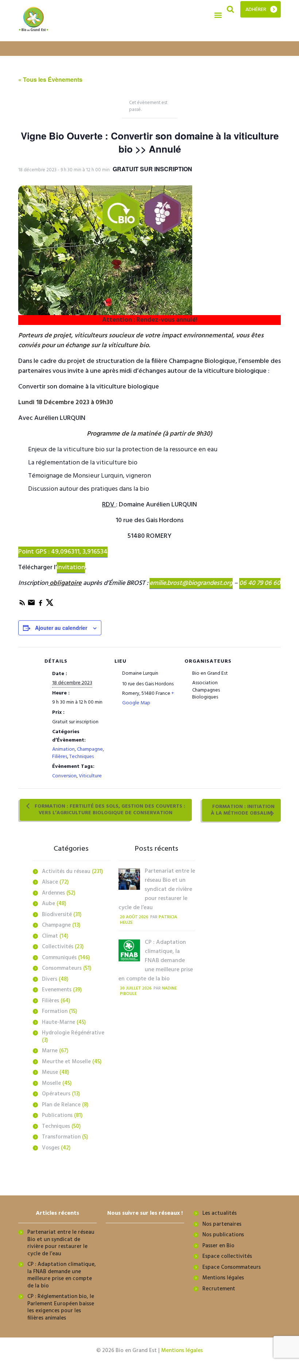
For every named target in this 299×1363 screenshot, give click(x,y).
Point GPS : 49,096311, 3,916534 (63, 552)
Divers (49, 979)
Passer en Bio (218, 1245)
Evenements (56, 989)
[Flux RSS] (22, 605)
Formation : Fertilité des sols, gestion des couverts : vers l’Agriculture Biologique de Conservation (109, 809)
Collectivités (57, 946)
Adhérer (255, 9)
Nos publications (223, 1234)
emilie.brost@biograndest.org (191, 583)
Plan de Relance (61, 1104)
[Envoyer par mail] (31, 605)
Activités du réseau (66, 871)
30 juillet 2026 (136, 988)
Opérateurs (56, 1094)
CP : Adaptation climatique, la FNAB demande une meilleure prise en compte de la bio (156, 961)
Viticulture (90, 776)
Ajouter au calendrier (61, 627)
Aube (48, 903)
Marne (50, 1050)
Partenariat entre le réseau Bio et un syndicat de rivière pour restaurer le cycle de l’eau (157, 889)
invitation (71, 567)
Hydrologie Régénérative (73, 1033)
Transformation (61, 1137)
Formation (54, 1011)
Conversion (64, 776)
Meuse (50, 1072)
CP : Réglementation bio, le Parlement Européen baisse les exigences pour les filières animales (60, 1307)
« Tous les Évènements (50, 79)
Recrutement (218, 1288)
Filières (59, 757)
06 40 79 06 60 (259, 583)
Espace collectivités (227, 1256)
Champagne (90, 749)
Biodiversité (57, 914)
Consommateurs (62, 968)
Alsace (50, 882)
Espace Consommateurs (231, 1267)
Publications (57, 1115)
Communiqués (59, 957)
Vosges (50, 1148)
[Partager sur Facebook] (41, 605)
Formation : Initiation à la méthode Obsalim (243, 810)
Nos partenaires (221, 1224)
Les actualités (219, 1213)
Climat (50, 936)
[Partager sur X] (50, 605)
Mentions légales (223, 1278)
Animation (63, 749)
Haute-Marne (58, 1022)
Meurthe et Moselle (66, 1061)
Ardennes (53, 893)
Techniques (81, 757)
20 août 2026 (134, 917)
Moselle (51, 1083)
